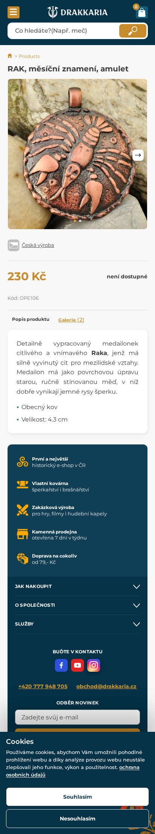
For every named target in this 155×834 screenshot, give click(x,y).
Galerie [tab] (71, 319)
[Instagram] (93, 665)
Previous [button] (17, 155)
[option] (77, 155)
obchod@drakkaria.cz (106, 686)
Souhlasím (77, 796)
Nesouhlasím (78, 818)
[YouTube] (77, 665)
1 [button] (74, 221)
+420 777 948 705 (42, 686)
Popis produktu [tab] (30, 319)
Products (29, 56)
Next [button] (138, 155)
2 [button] (80, 221)
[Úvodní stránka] (10, 56)
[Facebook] (61, 665)
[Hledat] (132, 31)
